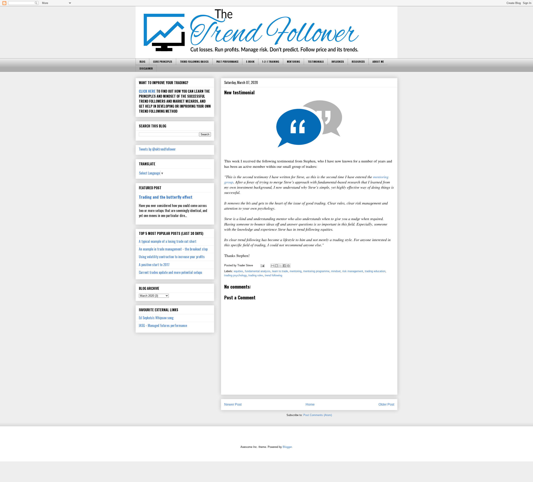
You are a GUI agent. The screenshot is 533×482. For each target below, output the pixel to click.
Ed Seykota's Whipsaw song (156, 317)
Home (310, 404)
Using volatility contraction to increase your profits (172, 256)
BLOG (142, 61)
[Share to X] (280, 266)
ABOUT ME (378, 61)
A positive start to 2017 (154, 264)
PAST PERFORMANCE (227, 61)
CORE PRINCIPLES (162, 61)
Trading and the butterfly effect (165, 197)
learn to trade (280, 271)
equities (238, 271)
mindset (336, 271)
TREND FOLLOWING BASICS (194, 61)
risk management (352, 271)
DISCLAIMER (146, 68)
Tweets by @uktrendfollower (157, 149)
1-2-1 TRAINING (270, 61)
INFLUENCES (337, 61)
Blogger (287, 446)
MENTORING (293, 61)
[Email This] (272, 266)
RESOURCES (358, 61)
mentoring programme (316, 271)
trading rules (255, 275)
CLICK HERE (147, 91)
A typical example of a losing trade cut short (167, 241)
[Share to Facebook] (284, 266)
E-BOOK (250, 61)
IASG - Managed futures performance (163, 325)
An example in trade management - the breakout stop (173, 249)
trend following (273, 275)
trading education (375, 271)
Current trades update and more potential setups (170, 272)
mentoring (295, 271)
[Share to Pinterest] (288, 266)
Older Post (386, 404)
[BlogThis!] (276, 266)
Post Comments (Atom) (317, 415)
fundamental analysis (257, 271)
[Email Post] (262, 265)
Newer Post (233, 404)
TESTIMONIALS (316, 61)
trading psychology (235, 275)
